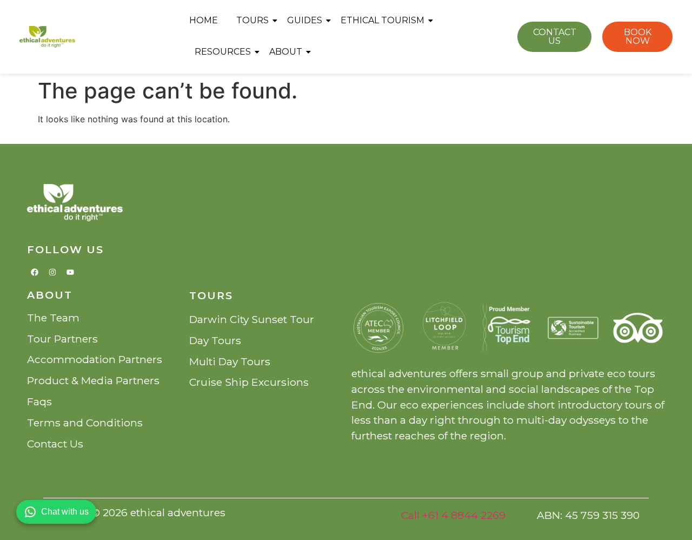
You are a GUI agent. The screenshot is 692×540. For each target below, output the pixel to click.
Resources (223, 52)
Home (203, 20)
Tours (252, 20)
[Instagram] (52, 272)
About (285, 52)
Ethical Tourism (382, 20)
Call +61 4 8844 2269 (453, 515)
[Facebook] (34, 272)
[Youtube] (70, 272)
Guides (304, 20)
